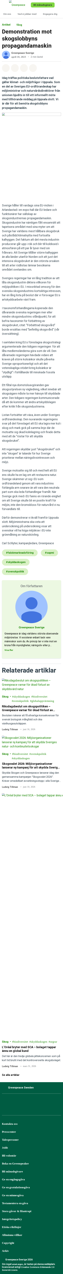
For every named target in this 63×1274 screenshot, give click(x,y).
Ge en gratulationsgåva (16, 1187)
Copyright (8, 1243)
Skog (19, 24)
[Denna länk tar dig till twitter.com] (53, 1101)
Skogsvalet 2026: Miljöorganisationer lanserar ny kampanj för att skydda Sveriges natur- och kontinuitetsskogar (31, 765)
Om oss (7, 14)
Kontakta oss (10, 1123)
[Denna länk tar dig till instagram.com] (13, 1101)
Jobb (5, 1147)
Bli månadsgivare (12, 1171)
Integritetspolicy (12, 1219)
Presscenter (9, 1131)
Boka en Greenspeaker (15, 1163)
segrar (53, 1041)
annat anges (17, 1264)
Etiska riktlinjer (11, 1227)
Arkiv (5, 1250)
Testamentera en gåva (15, 1203)
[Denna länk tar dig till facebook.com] (4, 1101)
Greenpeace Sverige (22, 53)
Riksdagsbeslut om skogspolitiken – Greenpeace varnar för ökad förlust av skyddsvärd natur (27, 708)
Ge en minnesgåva (13, 1195)
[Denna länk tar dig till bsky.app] (21, 1101)
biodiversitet (40, 696)
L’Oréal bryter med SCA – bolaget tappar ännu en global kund (29, 1049)
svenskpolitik (21, 700)
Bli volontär (9, 1155)
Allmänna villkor (12, 1235)
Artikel (6, 24)
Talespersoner (10, 1139)
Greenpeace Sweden (20, 1087)
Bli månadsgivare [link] (42, 5)
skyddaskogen (22, 696)
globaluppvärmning (43, 700)
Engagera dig (50, 14)
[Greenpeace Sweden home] (19, 5)
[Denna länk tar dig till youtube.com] (37, 1101)
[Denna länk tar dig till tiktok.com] (29, 1101)
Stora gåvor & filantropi (16, 1211)
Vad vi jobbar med (27, 14)
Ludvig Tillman (10, 729)
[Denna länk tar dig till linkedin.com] (45, 1101)
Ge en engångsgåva (13, 1179)
